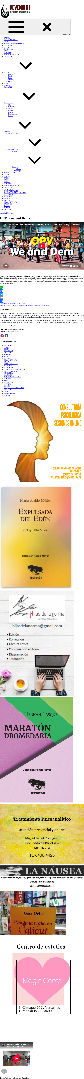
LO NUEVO (8, 195)
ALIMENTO (8, 351)
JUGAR (7, 206)
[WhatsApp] (42, 287)
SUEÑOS (7, 208)
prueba (12, 213)
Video (10, 108)
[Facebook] (42, 291)
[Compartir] (42, 301)
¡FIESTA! (7, 47)
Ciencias (7, 131)
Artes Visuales (8, 103)
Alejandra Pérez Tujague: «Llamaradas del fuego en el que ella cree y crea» (24, 305)
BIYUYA (7, 200)
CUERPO (7, 209)
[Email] (42, 297)
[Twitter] (42, 294)
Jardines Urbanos (9, 172)
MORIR (7, 347)
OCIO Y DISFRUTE (11, 191)
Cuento (10, 80)
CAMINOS (8, 56)
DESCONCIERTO (10, 202)
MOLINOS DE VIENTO (12, 54)
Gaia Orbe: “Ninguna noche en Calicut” (13, 303)
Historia (14, 151)
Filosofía (7, 85)
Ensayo (10, 74)
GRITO (6, 42)
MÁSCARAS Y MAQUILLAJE (15, 193)
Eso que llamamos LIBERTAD (14, 43)
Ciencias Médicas (14, 133)
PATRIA (7, 38)
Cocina (6, 174)
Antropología (16, 171)
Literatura (7, 72)
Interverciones (12, 114)
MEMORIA (8, 196)
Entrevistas (7, 176)
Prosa (10, 78)
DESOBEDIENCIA (11, 198)
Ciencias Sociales (13, 149)
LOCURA (7, 53)
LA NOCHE (8, 390)
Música (18, 169)
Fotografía (11, 106)
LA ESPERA (8, 49)
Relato (10, 81)
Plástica (10, 110)
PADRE (7, 51)
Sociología (15, 167)
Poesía (10, 76)
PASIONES (8, 204)
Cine (9, 105)
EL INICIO (8, 345)
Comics (10, 116)
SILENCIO (8, 45)
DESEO (7, 349)
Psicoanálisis (8, 87)
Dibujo (10, 112)
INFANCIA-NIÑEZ (11, 40)
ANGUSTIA (8, 189)
